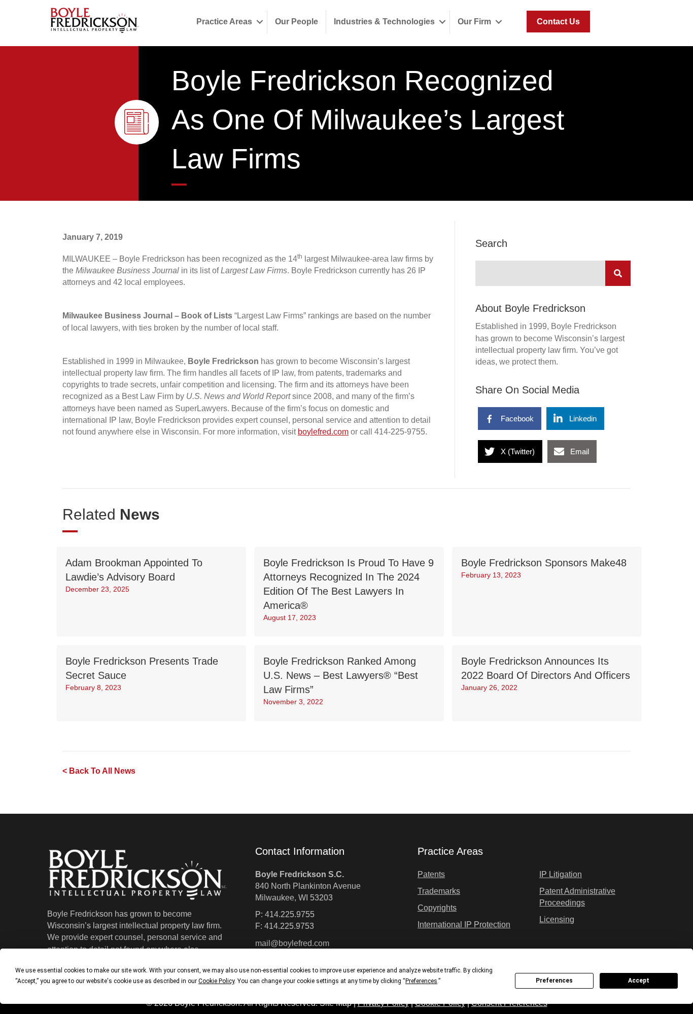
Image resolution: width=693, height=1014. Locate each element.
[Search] (618, 273)
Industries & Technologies (384, 21)
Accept (638, 980)
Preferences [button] (421, 981)
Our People (296, 21)
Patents (431, 874)
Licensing (556, 919)
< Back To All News (98, 771)
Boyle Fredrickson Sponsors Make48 (544, 562)
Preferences (554, 980)
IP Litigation (560, 874)
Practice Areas (224, 21)
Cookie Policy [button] (216, 981)
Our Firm (474, 21)
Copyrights (437, 907)
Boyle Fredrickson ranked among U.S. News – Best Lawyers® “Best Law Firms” (340, 675)
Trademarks (439, 891)
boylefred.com (323, 431)
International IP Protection (464, 924)
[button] (259, 21)
